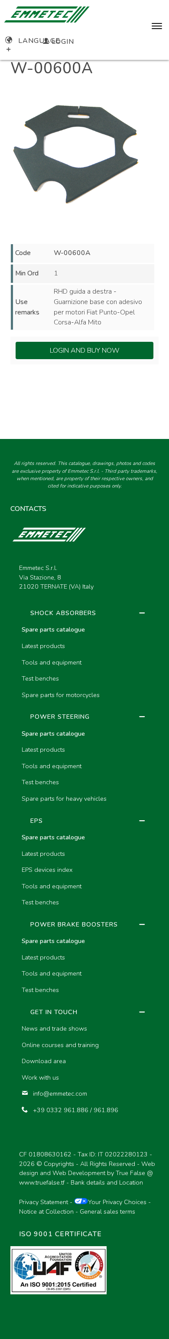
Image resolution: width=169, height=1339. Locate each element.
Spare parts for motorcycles (61, 695)
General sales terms (107, 1211)
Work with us (40, 1077)
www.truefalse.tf (42, 1182)
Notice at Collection (46, 1211)
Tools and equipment (51, 662)
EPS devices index (47, 869)
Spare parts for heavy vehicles (64, 798)
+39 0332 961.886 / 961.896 (75, 1110)
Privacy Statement (43, 1202)
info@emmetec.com (60, 1093)
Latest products (43, 646)
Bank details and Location (107, 1182)
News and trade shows (54, 1028)
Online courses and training (60, 1045)
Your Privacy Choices (117, 1202)
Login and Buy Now (85, 350)
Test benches (40, 678)
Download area (44, 1061)
